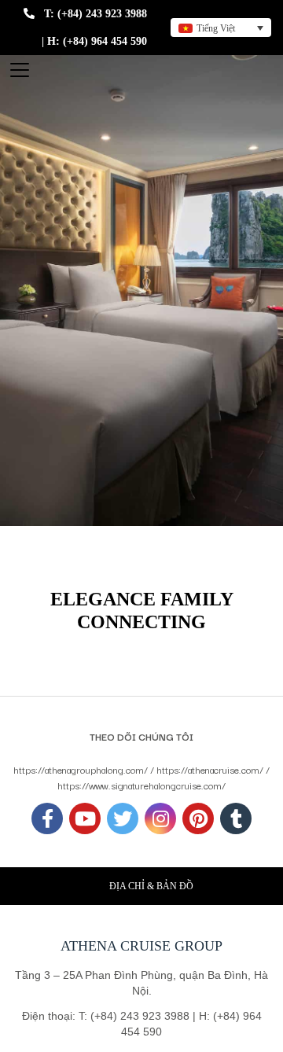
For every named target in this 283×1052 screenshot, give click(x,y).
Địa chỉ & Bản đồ (151, 886)
